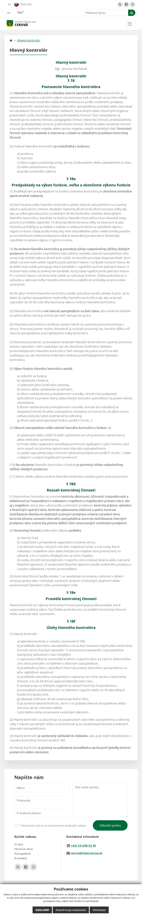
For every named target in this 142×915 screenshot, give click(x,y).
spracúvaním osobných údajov (67, 825)
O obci (18, 844)
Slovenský (25, 4)
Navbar (13, 23)
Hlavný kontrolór (28, 40)
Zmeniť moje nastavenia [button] (71, 909)
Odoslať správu (110, 825)
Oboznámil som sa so (52, 825)
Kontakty (20, 858)
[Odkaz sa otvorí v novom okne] (120, 4)
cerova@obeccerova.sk (86, 853)
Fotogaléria (22, 853)
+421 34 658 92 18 (83, 845)
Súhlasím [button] (42, 909)
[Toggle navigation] (129, 24)
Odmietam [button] (99, 909)
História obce (23, 849)
